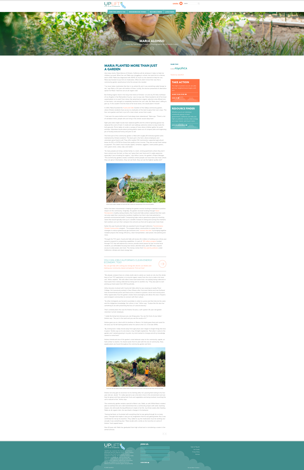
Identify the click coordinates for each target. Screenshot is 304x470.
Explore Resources (179, 125)
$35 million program (149, 241)
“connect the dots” (145, 230)
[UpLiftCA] (115, 5)
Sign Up (175, 98)
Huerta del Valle (128, 108)
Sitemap (197, 454)
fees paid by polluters (151, 248)
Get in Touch (195, 447)
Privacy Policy (196, 452)
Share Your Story (178, 94)
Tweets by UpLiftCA (177, 75)
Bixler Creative (195, 467)
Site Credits (196, 449)
